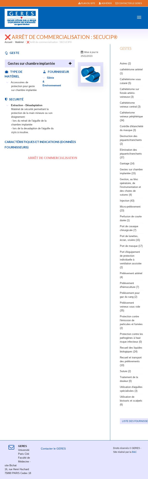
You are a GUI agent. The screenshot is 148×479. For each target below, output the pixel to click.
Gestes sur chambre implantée (31, 63)
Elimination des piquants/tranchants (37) (131, 153)
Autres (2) (125, 63)
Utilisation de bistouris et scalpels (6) (131, 400)
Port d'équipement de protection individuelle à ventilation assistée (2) (130, 259)
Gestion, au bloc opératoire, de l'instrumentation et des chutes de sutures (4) (130, 187)
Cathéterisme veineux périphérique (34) (131, 116)
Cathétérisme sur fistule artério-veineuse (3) (129, 93)
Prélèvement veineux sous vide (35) (130, 306)
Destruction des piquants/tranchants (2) (131, 140)
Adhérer (106, 3)
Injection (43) (127, 200)
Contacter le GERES (130, 3)
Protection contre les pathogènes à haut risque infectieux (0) (131, 338)
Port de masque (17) (131, 246)
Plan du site (88, 3)
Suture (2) (125, 371)
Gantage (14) (127, 163)
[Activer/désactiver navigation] (139, 17)
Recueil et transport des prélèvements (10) (131, 361)
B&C (134, 452)
